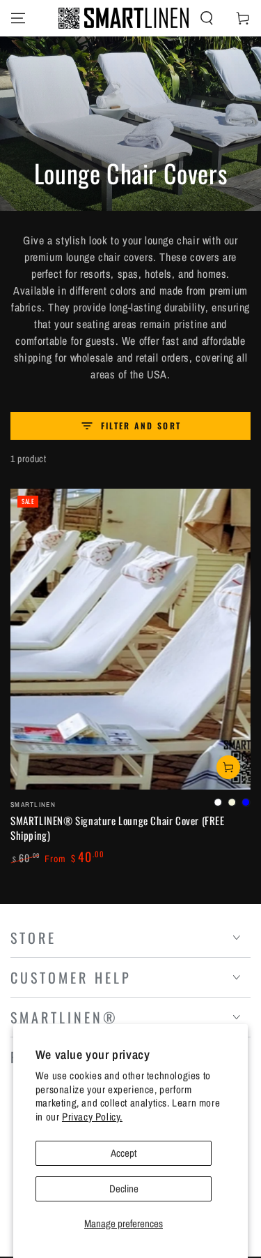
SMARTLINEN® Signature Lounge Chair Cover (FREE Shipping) (117, 828)
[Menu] (18, 18)
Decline (124, 1188)
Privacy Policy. (92, 1116)
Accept (123, 1153)
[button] (207, 18)
